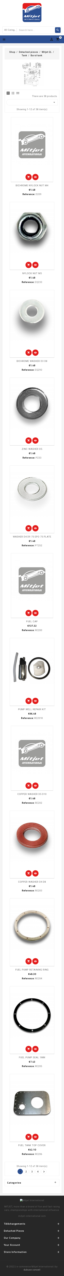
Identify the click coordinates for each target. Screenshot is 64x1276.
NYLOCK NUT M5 (32, 273)
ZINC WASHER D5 (32, 449)
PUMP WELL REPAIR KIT (32, 709)
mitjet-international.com (32, 1216)
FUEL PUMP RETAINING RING (32, 969)
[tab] (8, 93)
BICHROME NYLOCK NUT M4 (32, 185)
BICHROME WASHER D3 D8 (32, 361)
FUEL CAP (32, 621)
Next (44, 1171)
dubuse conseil (32, 1269)
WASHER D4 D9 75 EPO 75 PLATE (32, 536)
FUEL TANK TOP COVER (32, 1145)
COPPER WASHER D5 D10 (32, 794)
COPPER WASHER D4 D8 (32, 881)
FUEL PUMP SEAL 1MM (32, 1057)
